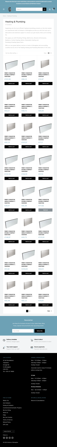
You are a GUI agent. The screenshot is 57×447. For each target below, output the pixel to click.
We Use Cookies (7, 417)
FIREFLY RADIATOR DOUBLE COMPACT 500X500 (43, 169)
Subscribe (40, 331)
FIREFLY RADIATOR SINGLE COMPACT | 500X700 (10, 201)
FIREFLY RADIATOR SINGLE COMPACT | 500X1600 (43, 264)
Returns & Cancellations (37, 400)
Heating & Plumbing (12, 16)
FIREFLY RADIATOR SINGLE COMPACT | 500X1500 (10, 296)
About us (5, 412)
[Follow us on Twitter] (7, 438)
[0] (53, 9)
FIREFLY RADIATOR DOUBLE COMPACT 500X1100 (43, 201)
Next (49, 311)
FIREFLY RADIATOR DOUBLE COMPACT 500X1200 (43, 233)
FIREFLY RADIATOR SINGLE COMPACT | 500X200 (27, 138)
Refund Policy (7, 422)
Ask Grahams (6, 403)
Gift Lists (5, 424)
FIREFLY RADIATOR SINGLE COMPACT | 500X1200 (43, 106)
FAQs (4, 415)
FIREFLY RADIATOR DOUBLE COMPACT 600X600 (43, 138)
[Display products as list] (51, 53)
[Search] (44, 9)
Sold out (45, 210)
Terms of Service (7, 419)
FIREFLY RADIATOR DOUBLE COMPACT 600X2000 (27, 264)
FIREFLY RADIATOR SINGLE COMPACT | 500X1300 (43, 296)
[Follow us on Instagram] (10, 438)
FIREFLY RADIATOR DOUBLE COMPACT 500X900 (27, 201)
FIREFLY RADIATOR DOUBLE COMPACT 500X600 (27, 74)
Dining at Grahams (8, 405)
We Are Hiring (7, 410)
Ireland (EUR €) (7, 431)
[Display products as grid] (48, 53)
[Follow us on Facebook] (4, 438)
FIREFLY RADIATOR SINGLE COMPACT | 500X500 (43, 74)
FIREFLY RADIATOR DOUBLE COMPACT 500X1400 (10, 233)
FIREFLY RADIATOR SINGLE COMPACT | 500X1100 (27, 106)
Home (4, 16)
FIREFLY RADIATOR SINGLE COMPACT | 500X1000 (10, 106)
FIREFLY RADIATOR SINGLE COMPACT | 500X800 (27, 233)
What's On (6, 400)
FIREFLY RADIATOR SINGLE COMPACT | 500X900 (10, 264)
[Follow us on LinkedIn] (12, 438)
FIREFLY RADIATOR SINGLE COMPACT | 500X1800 (10, 138)
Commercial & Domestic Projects (12, 408)
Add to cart (11, 83)
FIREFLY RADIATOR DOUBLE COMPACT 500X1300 (10, 169)
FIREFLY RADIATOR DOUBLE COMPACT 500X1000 (10, 74)
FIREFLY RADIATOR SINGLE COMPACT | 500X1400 (27, 296)
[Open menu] (3, 9)
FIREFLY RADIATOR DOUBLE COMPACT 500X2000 (27, 169)
